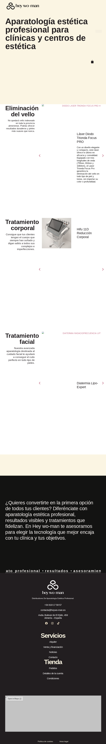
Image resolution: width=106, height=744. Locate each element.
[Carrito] (92, 61)
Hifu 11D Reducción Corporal (84, 233)
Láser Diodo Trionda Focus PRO (87, 137)
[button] (39, 155)
